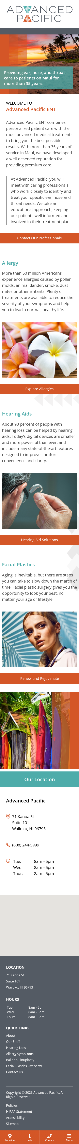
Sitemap (12, 1124)
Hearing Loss (16, 1047)
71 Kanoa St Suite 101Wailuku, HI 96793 (29, 822)
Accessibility (15, 1117)
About (10, 1035)
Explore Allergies (39, 388)
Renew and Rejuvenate (39, 678)
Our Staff (13, 1041)
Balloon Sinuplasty (20, 1060)
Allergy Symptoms (20, 1054)
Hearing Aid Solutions (39, 539)
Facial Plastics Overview (24, 1066)
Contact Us (14, 1072)
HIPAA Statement (19, 1111)
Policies (12, 1105)
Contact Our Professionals (39, 238)
